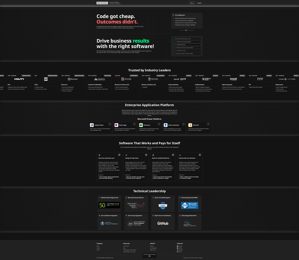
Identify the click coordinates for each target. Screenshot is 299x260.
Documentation (153, 248)
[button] (149, 256)
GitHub (180, 251)
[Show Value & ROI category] (180, 30)
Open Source (153, 250)
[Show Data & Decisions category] (191, 30)
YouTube (180, 248)
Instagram (180, 250)
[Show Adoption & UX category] (182, 30)
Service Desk (126, 246)
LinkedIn (180, 246)
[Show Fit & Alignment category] (186, 30)
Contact (199, 3)
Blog (124, 248)
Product (151, 246)
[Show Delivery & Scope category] (184, 30)
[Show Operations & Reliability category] (189, 30)
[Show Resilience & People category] (193, 30)
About (192, 3)
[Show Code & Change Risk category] (187, 30)
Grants (98, 250)
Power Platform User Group (129, 251)
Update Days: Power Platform (129, 250)
